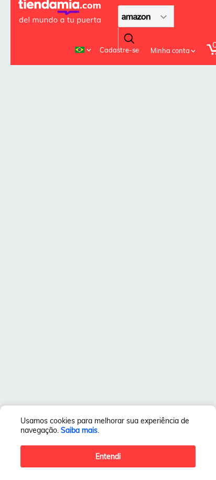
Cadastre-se (119, 50)
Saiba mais (79, 430)
